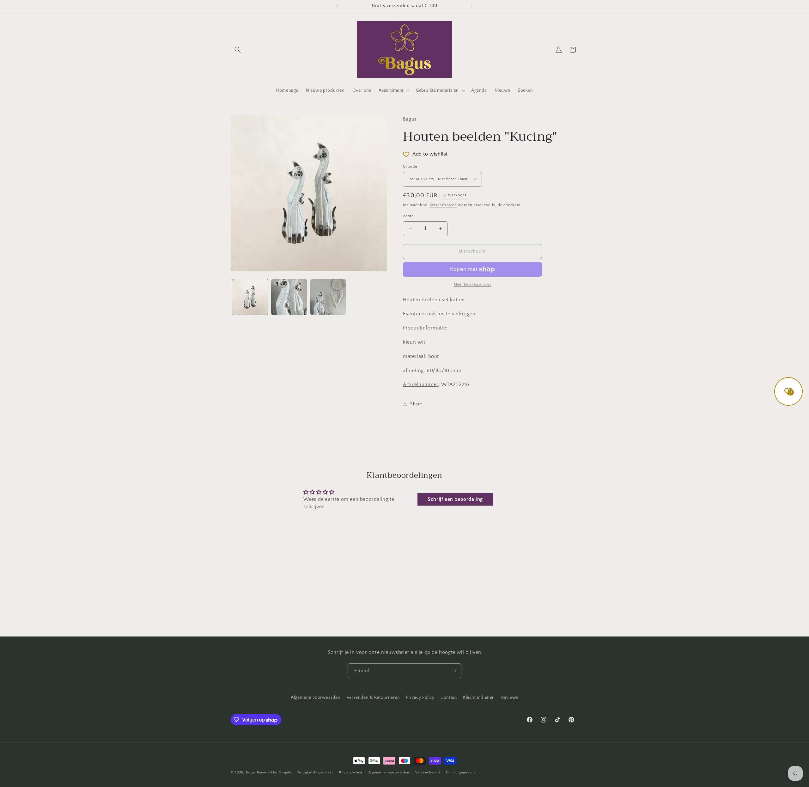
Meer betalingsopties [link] (472, 284)
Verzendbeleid (427, 772)
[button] (238, 50)
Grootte (410, 166)
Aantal (408, 216)
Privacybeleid (350, 772)
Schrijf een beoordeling (455, 499)
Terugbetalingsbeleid (315, 772)
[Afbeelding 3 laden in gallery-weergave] (328, 297)
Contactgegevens (461, 772)
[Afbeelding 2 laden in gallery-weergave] (289, 297)
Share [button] (416, 404)
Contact (449, 697)
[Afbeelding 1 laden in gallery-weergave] (250, 297)
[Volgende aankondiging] (472, 6)
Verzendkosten (443, 205)
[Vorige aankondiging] (337, 6)
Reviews (509, 697)
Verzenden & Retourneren (373, 697)
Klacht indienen (479, 697)
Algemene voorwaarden (315, 697)
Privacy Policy (420, 697)
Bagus (251, 772)
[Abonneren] (454, 670)
